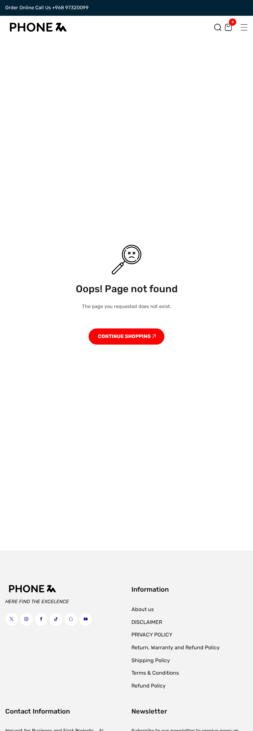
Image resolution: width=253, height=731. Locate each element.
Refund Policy (148, 686)
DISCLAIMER (146, 622)
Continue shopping (125, 336)
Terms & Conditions (155, 673)
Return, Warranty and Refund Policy (175, 647)
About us (142, 609)
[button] (217, 27)
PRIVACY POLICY (151, 635)
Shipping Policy (150, 660)
